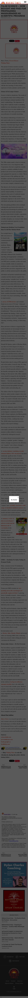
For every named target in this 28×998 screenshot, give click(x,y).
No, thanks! (14, 500)
